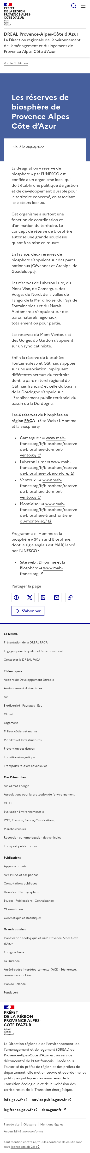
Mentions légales (51, 1124)
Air (6, 697)
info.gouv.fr (13, 1099)
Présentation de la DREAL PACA (26, 642)
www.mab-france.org (41, 570)
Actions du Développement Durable (29, 680)
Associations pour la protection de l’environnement (39, 794)
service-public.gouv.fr (49, 1099)
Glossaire (30, 1124)
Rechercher (73, 6)
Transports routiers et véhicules (25, 766)
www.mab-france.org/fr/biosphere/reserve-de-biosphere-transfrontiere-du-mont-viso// (49, 512)
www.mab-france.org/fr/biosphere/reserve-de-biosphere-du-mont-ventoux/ (49, 446)
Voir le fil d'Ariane (16, 63)
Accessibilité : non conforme (23, 1131)
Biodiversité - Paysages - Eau (23, 705)
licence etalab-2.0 (23, 1147)
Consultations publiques (20, 883)
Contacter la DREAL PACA (22, 660)
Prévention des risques (19, 749)
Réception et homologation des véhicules (32, 837)
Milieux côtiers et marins (20, 731)
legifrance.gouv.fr (18, 1109)
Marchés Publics (15, 829)
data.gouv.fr (51, 1109)
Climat (8, 714)
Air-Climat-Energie (16, 786)
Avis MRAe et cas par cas (21, 875)
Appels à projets (15, 866)
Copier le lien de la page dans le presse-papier (70, 597)
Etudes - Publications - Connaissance (29, 901)
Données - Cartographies (21, 892)
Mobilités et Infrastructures (23, 740)
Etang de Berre (14, 952)
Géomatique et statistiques (22, 918)
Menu (83, 6)
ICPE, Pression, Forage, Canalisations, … (30, 820)
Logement (11, 723)
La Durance (12, 961)
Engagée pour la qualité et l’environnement (33, 651)
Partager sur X (30, 597)
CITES (8, 803)
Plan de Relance (15, 984)
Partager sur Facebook (16, 597)
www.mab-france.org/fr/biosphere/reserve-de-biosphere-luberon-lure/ (49, 467)
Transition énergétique (19, 757)
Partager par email (56, 597)
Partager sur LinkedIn (43, 597)
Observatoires (13, 909)
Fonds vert (11, 992)
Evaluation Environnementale (24, 812)
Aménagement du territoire (23, 688)
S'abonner (31, 611)
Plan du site (11, 1124)
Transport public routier (20, 846)
